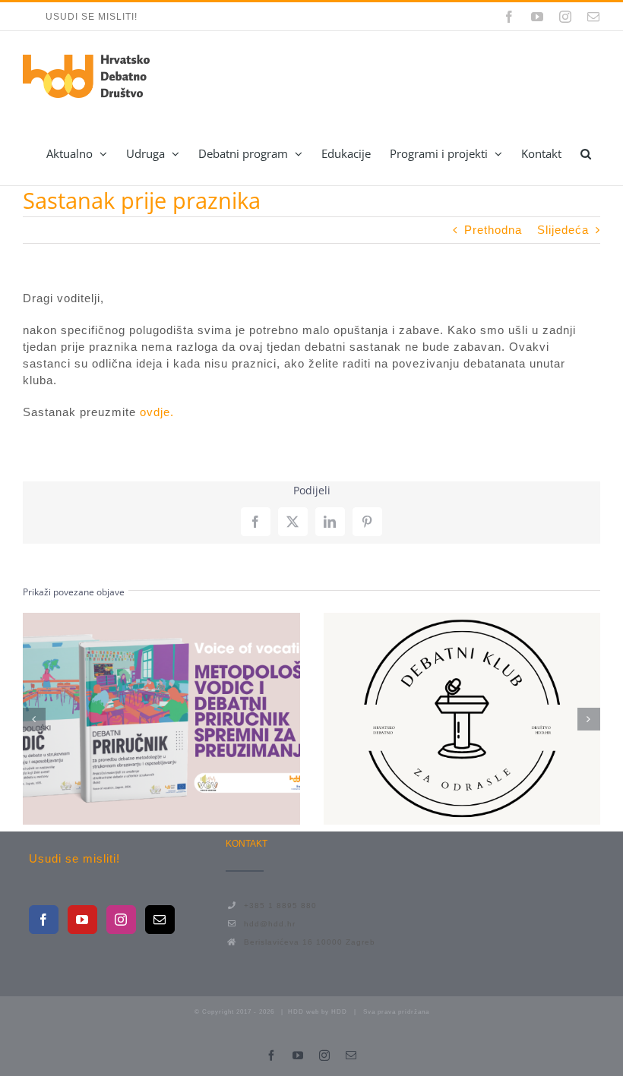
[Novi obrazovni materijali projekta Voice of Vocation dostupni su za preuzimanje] (161, 719)
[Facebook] (44, 919)
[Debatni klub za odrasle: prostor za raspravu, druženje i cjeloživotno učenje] (462, 719)
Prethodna (493, 229)
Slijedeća (563, 229)
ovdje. (157, 411)
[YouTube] (82, 919)
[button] (585, 153)
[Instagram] (121, 919)
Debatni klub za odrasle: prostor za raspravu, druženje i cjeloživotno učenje (434, 719)
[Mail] (160, 919)
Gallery (189, 719)
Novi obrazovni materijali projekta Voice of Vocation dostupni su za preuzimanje (134, 719)
